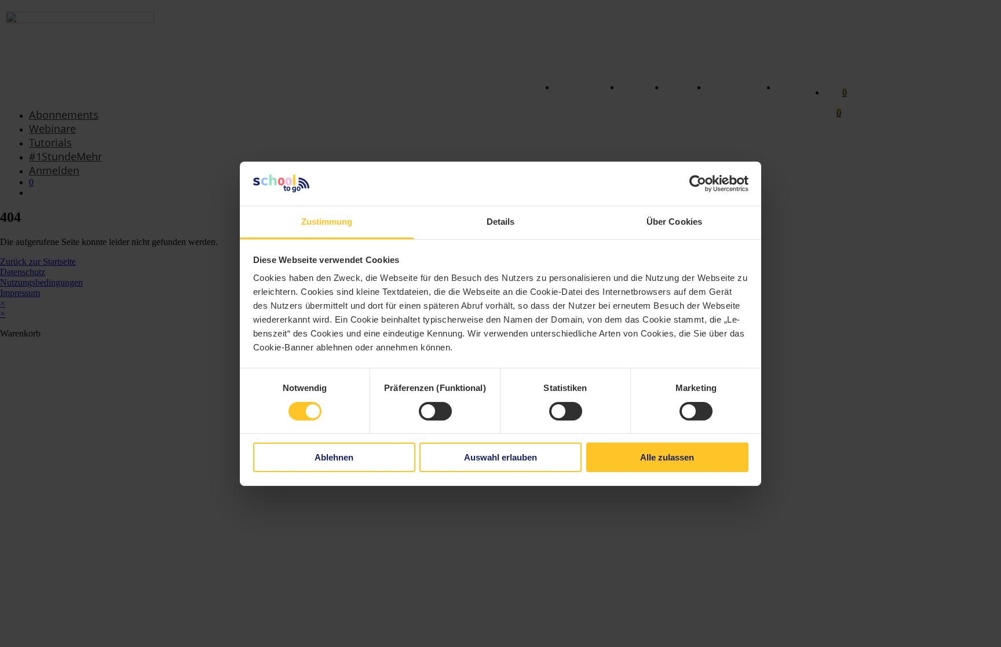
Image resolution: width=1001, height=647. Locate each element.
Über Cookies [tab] (674, 221)
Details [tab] (501, 221)
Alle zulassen (667, 457)
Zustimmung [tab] (327, 221)
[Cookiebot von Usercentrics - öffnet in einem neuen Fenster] (697, 183)
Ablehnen (334, 457)
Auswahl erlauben (500, 457)
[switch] (435, 411)
